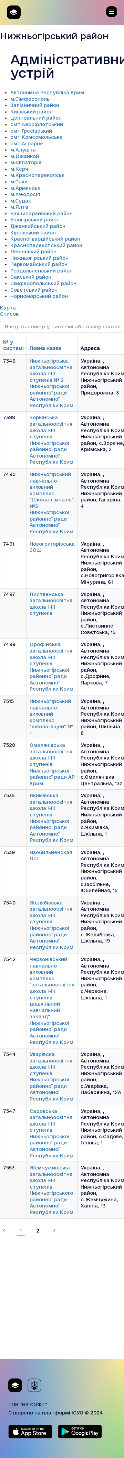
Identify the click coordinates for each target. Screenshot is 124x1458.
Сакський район (30, 277)
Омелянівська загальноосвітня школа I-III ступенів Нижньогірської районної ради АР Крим (52, 764)
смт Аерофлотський (36, 124)
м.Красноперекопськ (37, 175)
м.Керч (19, 169)
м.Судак (20, 201)
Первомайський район (39, 264)
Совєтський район (34, 290)
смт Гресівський (31, 131)
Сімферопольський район (43, 283)
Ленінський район (33, 251)
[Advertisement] (62, 1297)
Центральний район (36, 118)
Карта (8, 308)
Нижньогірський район (39, 258)
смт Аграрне (26, 143)
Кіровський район (33, 232)
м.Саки (19, 181)
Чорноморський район (39, 296)
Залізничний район (34, 105)
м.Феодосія (25, 194)
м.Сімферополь (30, 99)
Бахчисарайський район (41, 213)
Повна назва (45, 348)
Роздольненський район (41, 271)
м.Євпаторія (25, 162)
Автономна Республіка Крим (47, 92)
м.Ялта (19, 207)
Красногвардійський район (45, 239)
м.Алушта (23, 150)
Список (9, 314)
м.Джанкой (24, 156)
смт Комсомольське (36, 137)
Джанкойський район (37, 226)
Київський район (31, 111)
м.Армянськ (25, 188)
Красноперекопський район (46, 245)
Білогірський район (35, 219)
